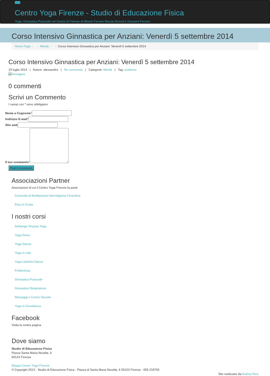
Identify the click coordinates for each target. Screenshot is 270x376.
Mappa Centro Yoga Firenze (30, 365)
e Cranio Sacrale (33, 297)
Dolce (22, 235)
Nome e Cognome (18, 113)
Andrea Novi (250, 374)
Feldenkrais (22, 270)
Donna (23, 244)
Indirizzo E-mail (16, 119)
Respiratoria (30, 288)
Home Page (23, 46)
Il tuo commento (17, 162)
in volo (23, 252)
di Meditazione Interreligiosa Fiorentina (47, 195)
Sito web (11, 125)
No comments (73, 69)
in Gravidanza (28, 306)
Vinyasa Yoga (30, 226)
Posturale (28, 279)
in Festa (24, 204)
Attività (44, 46)
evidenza (130, 69)
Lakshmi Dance (29, 261)
